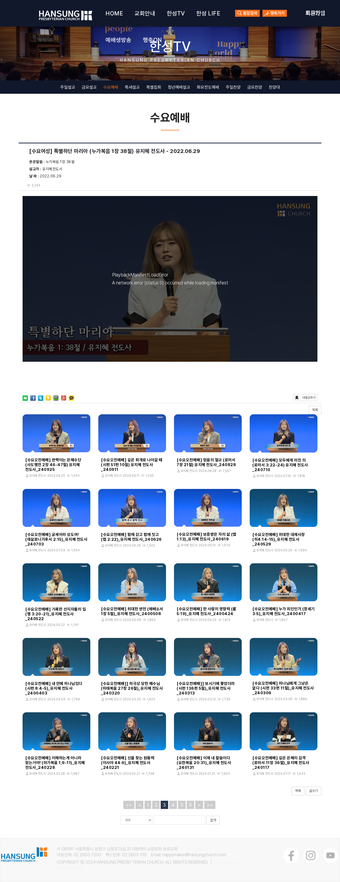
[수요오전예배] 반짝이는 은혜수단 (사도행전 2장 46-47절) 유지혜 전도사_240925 (53, 465)
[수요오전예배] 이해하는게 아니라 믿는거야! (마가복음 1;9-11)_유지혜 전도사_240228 (55, 763)
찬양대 (274, 87)
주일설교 (67, 87)
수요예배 (110, 87)
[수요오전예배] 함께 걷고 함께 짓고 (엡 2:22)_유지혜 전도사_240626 (131, 537)
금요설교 (89, 87)
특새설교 (132, 87)
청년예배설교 (179, 87)
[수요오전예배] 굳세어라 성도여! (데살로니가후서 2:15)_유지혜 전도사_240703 (56, 539)
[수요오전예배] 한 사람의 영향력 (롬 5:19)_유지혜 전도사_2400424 (206, 611)
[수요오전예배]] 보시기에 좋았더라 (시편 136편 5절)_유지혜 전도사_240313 (206, 688)
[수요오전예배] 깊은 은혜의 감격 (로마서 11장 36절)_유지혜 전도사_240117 (280, 763)
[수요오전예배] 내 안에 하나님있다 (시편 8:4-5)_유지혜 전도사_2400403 (53, 688)
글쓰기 (313, 791)
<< (129, 805)
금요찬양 (254, 87)
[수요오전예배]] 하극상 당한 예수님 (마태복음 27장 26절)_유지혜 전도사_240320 (132, 688)
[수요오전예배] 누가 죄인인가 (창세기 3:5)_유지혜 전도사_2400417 (283, 611)
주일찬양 (233, 87)
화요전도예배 (208, 87)
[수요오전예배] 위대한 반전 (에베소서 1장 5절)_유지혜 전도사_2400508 (132, 611)
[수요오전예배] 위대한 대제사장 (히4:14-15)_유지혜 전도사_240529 (278, 539)
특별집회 (153, 87)
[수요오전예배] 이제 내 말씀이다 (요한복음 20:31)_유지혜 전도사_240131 (204, 763)
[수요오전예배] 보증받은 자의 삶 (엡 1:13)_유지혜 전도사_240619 (206, 537)
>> (210, 805)
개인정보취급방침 (194, 848)
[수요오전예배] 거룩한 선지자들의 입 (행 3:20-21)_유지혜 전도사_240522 (55, 614)
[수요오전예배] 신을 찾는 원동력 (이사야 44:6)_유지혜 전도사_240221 (127, 763)
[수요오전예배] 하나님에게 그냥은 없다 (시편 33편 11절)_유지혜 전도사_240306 (283, 688)
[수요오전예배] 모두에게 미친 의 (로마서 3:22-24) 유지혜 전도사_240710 (280, 465)
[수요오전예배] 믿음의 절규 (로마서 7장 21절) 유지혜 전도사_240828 (206, 462)
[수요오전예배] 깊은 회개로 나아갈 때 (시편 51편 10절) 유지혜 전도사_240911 (132, 465)
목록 (315, 410)
